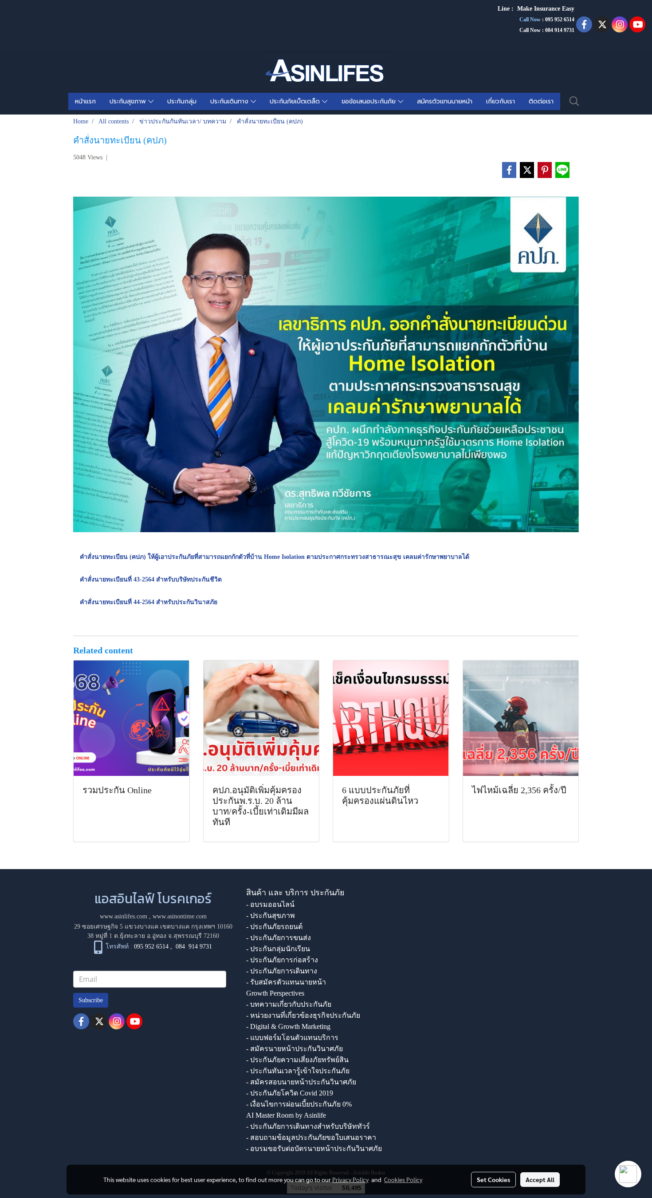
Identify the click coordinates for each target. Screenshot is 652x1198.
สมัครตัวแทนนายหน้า (444, 101)
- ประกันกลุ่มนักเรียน (278, 949)
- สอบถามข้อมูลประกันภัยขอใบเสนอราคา (311, 1137)
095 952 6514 (559, 19)
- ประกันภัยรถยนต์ (274, 926)
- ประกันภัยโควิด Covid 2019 (289, 1093)
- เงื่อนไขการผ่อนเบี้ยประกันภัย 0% (299, 1104)
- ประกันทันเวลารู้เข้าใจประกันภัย (298, 1071)
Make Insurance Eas (544, 8)
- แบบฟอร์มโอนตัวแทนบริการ (292, 1037)
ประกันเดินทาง (230, 101)
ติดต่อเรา (541, 101)
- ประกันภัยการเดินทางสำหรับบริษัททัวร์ (308, 1126)
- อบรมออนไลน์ (270, 904)
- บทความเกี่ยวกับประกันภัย (288, 1004)
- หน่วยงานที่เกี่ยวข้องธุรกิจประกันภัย (303, 1015)
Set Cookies (493, 1179)
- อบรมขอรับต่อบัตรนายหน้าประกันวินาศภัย (314, 1148)
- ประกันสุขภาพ (270, 915)
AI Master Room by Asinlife (286, 1115)
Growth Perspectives (275, 993)
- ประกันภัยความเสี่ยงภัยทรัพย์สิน (297, 1060)
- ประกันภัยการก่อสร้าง (282, 960)
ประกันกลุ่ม (181, 101)
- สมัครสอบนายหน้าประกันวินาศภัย (301, 1082)
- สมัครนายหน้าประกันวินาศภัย (294, 1048)
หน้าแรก (85, 101)
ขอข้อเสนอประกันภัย (370, 101)
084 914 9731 (194, 946)
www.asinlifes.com (123, 916)
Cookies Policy (403, 1179)
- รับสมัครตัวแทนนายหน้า (286, 982)
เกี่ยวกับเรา (500, 101)
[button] (574, 101)
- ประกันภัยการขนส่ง (278, 937)
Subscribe (91, 1000)
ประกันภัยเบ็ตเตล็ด (296, 101)
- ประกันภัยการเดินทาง (281, 971)
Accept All (540, 1179)
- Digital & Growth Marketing (288, 1026)
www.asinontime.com (180, 916)
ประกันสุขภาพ (129, 101)
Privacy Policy (350, 1179)
